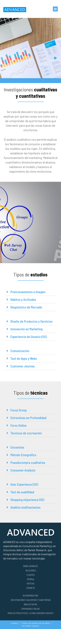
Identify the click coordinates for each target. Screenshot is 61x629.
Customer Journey (22, 366)
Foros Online (18, 425)
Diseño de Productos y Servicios (31, 321)
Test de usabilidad (22, 492)
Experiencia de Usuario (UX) (28, 337)
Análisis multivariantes (25, 507)
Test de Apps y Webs (23, 358)
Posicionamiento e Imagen (27, 292)
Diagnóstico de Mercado (26, 307)
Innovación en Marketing (26, 329)
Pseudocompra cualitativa (27, 463)
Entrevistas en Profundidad (28, 418)
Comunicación (19, 351)
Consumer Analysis (22, 470)
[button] (55, 9)
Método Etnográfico (23, 455)
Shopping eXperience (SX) (27, 500)
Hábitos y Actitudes (23, 299)
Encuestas (17, 447)
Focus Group (18, 410)
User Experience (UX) (24, 484)
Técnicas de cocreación (26, 433)
